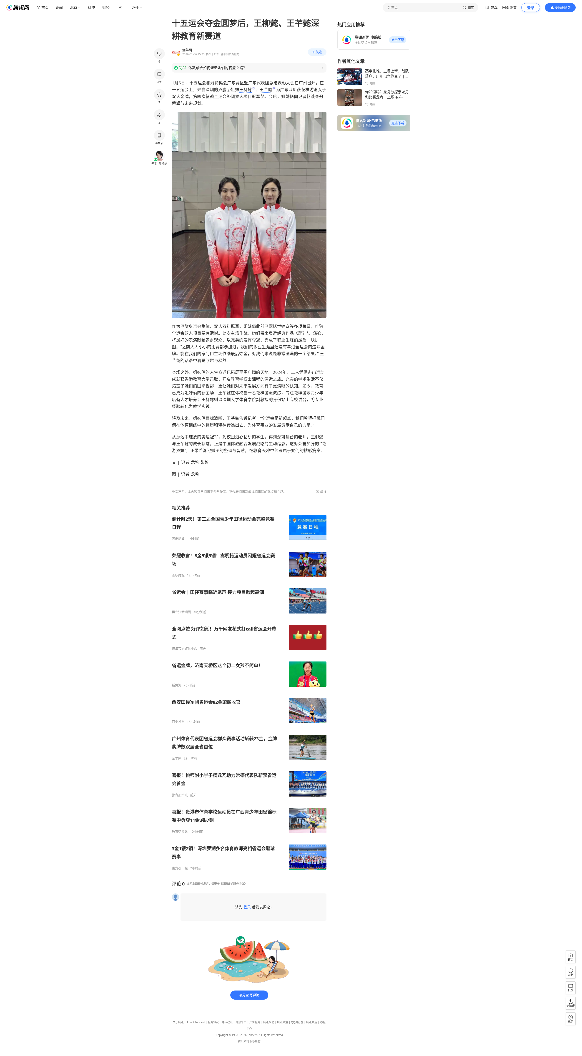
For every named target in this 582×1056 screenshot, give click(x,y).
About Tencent (196, 1022)
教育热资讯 (180, 795)
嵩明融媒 (178, 575)
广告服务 (254, 1022)
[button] (397, 39)
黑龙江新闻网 (181, 611)
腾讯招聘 (268, 1022)
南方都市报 (180, 868)
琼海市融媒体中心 (184, 648)
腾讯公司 (243, 1041)
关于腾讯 (178, 1022)
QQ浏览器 (297, 1022)
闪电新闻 (178, 538)
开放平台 (241, 1022)
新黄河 (176, 685)
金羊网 (176, 758)
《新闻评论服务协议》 (233, 884)
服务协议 (213, 1022)
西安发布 (178, 721)
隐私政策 (227, 1022)
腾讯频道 (311, 1022)
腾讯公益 (282, 1022)
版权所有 (255, 1041)
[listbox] (249, 687)
